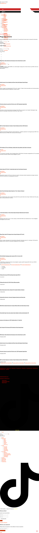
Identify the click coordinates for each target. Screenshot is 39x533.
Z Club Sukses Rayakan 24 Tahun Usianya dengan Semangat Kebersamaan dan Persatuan (14, 212)
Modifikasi (5, 452)
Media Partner (4, 382)
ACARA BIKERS (5, 19)
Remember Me (3, 518)
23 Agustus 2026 (3, 128)
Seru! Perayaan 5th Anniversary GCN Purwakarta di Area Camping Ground (11, 327)
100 (0, 216)
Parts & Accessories (7, 43)
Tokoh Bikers (6, 29)
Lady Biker (5, 447)
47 (0, 108)
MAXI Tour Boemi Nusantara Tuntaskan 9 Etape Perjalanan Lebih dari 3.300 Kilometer (14, 125)
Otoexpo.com (9, 368)
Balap (3, 20)
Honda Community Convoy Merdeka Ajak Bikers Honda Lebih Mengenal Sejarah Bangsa (14, 82)
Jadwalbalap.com (3, 368)
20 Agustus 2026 (3, 172)
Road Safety (3, 42)
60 (0, 130)
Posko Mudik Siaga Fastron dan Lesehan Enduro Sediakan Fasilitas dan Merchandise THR (14, 313)
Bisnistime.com (35, 368)
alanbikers (3, 62)
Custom (3, 21)
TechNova (7, 369)
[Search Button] (8, 64)
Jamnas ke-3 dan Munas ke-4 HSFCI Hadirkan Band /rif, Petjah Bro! (11, 320)
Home (1, 34)
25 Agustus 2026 (3, 63)
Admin (2, 149)
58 (0, 86)
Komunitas (5, 24)
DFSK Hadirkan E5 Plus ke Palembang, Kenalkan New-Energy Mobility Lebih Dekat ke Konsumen (15, 147)
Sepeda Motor (6, 455)
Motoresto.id (14, 368)
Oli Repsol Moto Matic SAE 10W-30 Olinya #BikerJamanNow (10, 282)
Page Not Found (5, 34)
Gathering (5, 19)
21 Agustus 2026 (3, 150)
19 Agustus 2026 (3, 215)
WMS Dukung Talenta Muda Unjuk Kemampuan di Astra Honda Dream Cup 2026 (13, 60)
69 (0, 238)
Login (3, 431)
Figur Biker (5, 448)
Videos (3, 24)
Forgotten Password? (3, 522)
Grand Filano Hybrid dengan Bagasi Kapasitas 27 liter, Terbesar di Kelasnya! (12, 191)
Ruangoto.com (18, 368)
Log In (1, 532)
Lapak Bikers (6, 456)
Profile (3, 445)
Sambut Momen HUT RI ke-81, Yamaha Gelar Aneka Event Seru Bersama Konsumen (13, 169)
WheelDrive (24, 368)
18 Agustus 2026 (3, 259)
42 (0, 195)
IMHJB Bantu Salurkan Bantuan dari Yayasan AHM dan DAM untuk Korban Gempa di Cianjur (14, 305)
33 (0, 151)
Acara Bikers (3, 11)
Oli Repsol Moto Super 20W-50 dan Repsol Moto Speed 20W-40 (10, 275)
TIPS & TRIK (4, 26)
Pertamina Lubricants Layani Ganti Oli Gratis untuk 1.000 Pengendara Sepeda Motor (13, 104)
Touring (5, 20)
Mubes (5, 17)
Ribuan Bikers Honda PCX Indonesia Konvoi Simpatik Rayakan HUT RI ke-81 (12, 234)
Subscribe (3, 25)
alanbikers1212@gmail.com (4, 378)
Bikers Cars (4, 27)
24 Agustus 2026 (3, 107)
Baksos (5, 440)
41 (0, 64)
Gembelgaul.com (29, 368)
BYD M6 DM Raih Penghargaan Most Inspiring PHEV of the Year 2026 (11, 256)
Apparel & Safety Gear (7, 45)
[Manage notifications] (37, 531)
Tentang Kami (6, 30)
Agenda (3, 457)
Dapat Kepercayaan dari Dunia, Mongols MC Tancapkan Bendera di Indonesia (12, 289)
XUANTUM (17, 430)
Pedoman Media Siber (5, 381)
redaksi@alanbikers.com (4, 376)
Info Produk (3, 451)
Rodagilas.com (2, 369)
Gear (3, 23)
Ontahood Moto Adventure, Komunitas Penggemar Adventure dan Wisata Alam (12, 297)
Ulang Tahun (6, 21)
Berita (3, 9)
